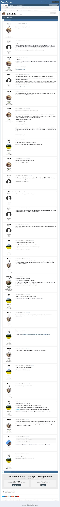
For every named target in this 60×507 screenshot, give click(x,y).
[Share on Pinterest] (18, 496)
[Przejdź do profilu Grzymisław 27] (8, 198)
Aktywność (12, 5)
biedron (14, 14)
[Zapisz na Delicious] (10, 496)
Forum (3, 7)
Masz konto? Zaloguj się (45, 1)
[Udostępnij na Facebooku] (5, 496)
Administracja (13, 7)
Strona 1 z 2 (14, 471)
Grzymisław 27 (9, 192)
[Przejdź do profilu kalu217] (8, 47)
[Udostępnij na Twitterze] (3, 496)
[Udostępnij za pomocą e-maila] (16, 496)
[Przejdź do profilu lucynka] (8, 230)
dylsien (9, 175)
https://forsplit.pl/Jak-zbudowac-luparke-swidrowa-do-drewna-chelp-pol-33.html (35, 334)
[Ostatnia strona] (10, 20)
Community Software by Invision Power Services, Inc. (30, 505)
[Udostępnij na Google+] (6, 496)
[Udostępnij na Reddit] (12, 496)
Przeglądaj (5, 5)
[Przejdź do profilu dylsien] (8, 182)
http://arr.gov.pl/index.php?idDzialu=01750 (23, 86)
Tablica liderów (28, 7)
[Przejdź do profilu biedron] (3, 13)
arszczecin (9, 276)
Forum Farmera (6, 2)
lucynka (9, 224)
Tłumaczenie (27, 502)
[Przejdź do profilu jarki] (8, 146)
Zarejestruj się (55, 1)
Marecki (9, 259)
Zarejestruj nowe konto (16, 485)
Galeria (7, 7)
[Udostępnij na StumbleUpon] (14, 496)
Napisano (20, 23)
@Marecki (17, 409)
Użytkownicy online (21, 7)
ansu (9, 436)
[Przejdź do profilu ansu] (8, 443)
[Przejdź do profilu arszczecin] (8, 282)
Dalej (7, 20)
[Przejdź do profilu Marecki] (8, 265)
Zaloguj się (43, 485)
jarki (9, 140)
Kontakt (33, 502)
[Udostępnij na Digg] (8, 496)
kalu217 (9, 41)
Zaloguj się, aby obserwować (44, 12)
